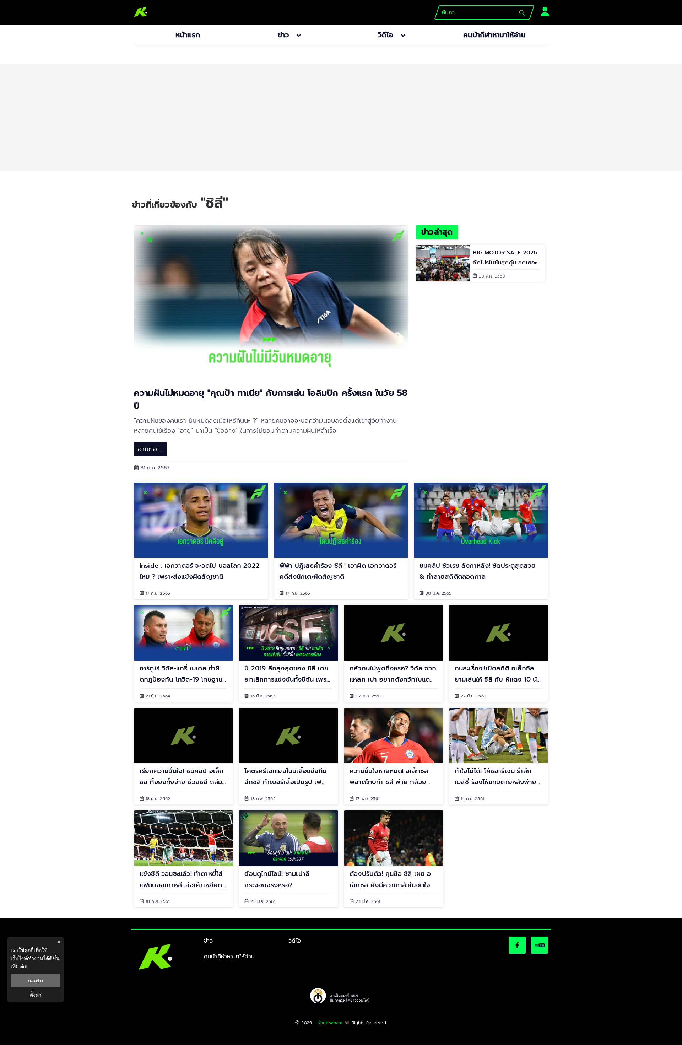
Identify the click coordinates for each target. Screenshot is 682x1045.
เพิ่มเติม (19, 966)
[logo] (140, 12)
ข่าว (208, 941)
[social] (517, 945)
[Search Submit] (522, 13)
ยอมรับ (35, 981)
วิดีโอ (294, 941)
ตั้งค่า (36, 995)
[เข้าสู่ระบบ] (543, 10)
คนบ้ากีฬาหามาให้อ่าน (229, 956)
